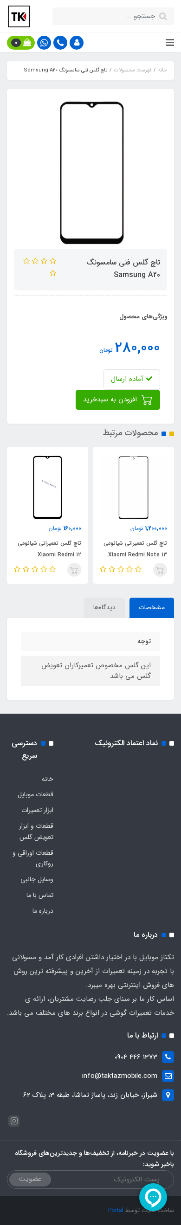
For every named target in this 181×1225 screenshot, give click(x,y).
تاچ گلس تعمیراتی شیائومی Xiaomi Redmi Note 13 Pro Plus (135, 555)
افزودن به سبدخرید (111, 399)
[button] (77, 43)
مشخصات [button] (152, 607)
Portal (115, 1210)
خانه (47, 779)
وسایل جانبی (36, 879)
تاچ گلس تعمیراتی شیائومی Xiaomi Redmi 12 (49, 549)
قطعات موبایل (35, 794)
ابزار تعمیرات (37, 810)
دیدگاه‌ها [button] (104, 607)
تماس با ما (39, 895)
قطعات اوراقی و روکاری (33, 858)
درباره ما (42, 911)
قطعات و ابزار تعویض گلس (36, 831)
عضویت (30, 1179)
